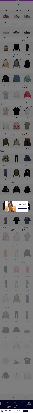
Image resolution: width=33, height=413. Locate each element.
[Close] (28, 206)
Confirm (22, 208)
